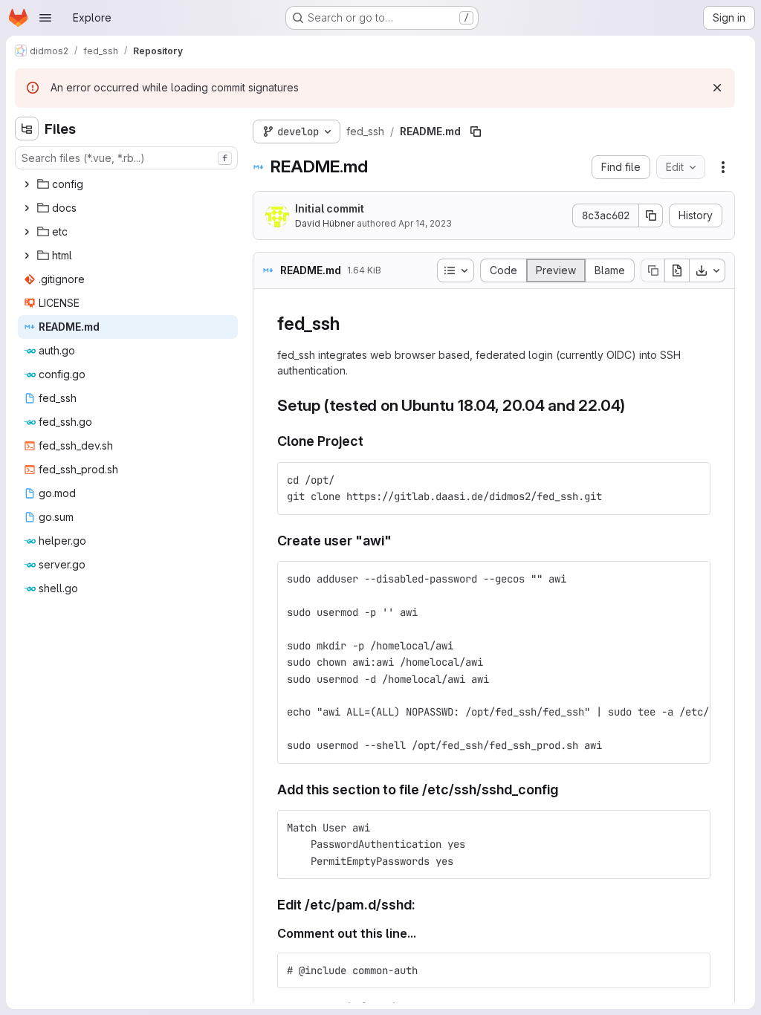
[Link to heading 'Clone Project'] (370, 441)
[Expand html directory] (27, 256)
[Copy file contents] (652, 270)
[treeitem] (128, 184)
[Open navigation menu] (45, 18)
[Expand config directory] (27, 184)
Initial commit (329, 208)
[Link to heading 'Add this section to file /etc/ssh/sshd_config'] (565, 789)
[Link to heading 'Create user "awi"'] (399, 540)
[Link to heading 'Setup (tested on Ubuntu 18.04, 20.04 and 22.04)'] (633, 405)
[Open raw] (677, 270)
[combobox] (126, 157)
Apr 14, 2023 (425, 223)
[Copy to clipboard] (693, 480)
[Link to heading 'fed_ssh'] (348, 323)
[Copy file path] (476, 131)
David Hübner (324, 223)
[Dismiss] (717, 88)
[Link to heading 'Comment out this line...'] (423, 933)
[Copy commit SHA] (651, 215)
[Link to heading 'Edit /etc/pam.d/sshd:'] (422, 904)
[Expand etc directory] (27, 232)
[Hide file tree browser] (27, 128)
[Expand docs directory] (27, 208)
